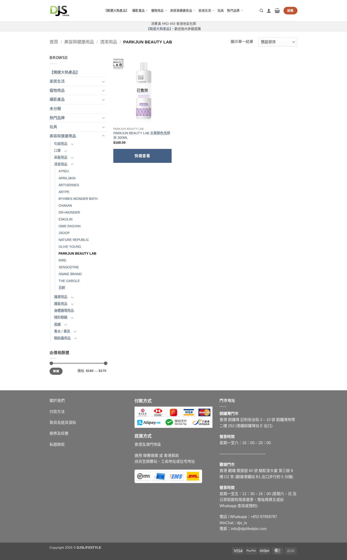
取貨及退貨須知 (63, 423)
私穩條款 (57, 444)
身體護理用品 (64, 310)
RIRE (62, 260)
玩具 (221, 10)
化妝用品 (60, 144)
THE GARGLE (69, 281)
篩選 (56, 371)
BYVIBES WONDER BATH (78, 199)
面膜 (57, 324)
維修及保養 (59, 433)
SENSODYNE (69, 267)
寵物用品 (157, 10)
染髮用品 (60, 157)
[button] (269, 10)
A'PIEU (64, 171)
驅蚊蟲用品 (62, 338)
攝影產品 (138, 10)
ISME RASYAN (69, 226)
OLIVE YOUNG (70, 246)
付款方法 (57, 412)
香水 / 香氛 (62, 331)
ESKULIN (65, 219)
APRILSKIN (67, 178)
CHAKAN (65, 205)
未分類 (55, 109)
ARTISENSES (69, 185)
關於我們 (57, 401)
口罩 (57, 150)
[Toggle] (103, 81)
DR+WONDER (69, 212)
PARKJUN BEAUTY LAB (77, 253)
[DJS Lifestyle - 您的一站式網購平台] (73, 10)
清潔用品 (108, 41)
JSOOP (64, 233)
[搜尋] (261, 10)
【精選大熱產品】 (116, 10)
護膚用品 (60, 297)
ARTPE (64, 192)
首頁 (54, 41)
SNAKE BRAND (70, 274)
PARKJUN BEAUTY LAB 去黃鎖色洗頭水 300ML (141, 135)
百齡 (62, 288)
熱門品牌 (233, 10)
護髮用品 (60, 304)
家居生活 (205, 10)
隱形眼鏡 (60, 317)
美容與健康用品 (181, 10)
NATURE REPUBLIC (74, 240)
